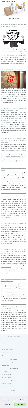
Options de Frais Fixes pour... (8, 352)
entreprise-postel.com (6, 267)
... (25, 63)
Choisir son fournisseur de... (8, 355)
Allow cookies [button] (20, 404)
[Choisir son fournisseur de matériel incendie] (13, 79)
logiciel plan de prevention (13, 156)
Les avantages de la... (6, 371)
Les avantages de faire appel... (8, 362)
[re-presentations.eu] (14, 8)
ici (23, 63)
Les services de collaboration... (8, 386)
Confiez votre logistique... (7, 377)
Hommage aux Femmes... (7, 383)
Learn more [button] (22, 401)
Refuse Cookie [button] (8, 404)
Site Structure (5, 342)
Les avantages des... (6, 396)
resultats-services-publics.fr (13, 183)
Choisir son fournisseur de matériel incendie (11, 69)
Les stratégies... (5, 365)
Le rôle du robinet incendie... (8, 349)
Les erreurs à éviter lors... (7, 374)
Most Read (4, 339)
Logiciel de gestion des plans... (8, 393)
